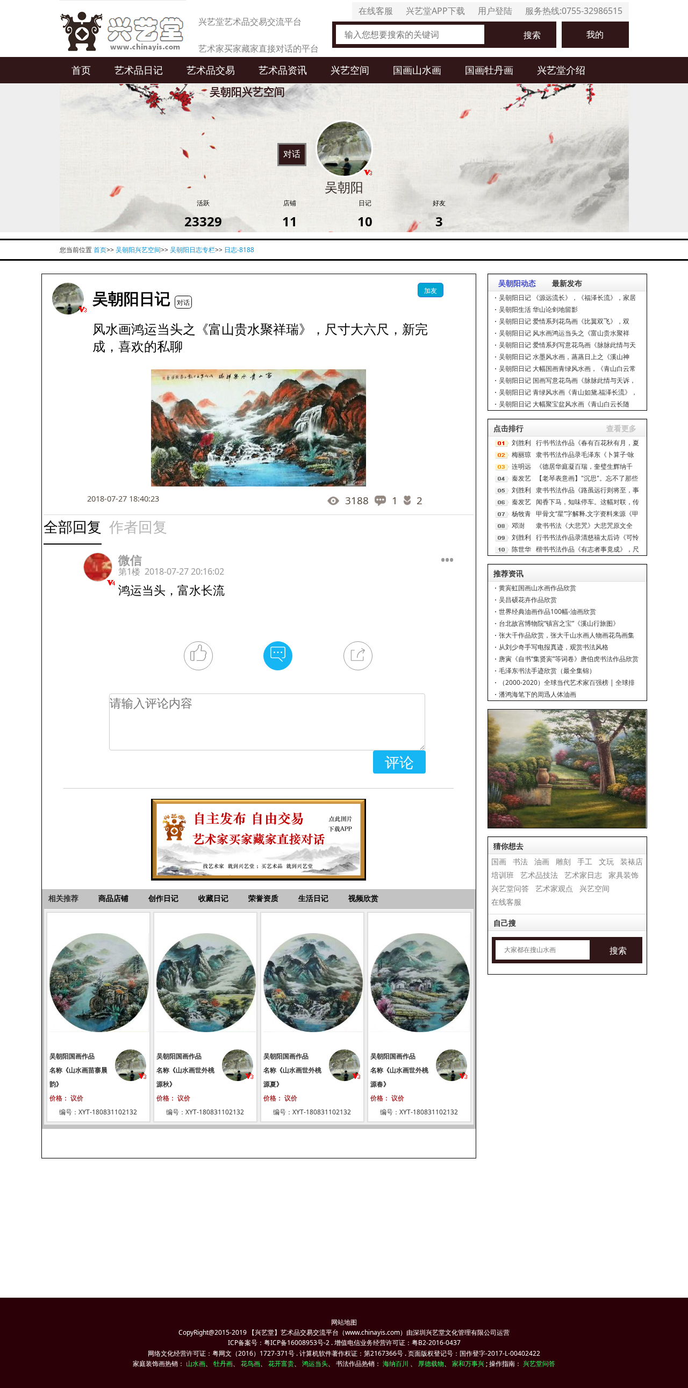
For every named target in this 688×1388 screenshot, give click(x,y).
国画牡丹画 (489, 69)
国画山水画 (417, 69)
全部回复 (73, 526)
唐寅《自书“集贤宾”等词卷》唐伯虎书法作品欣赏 (569, 658)
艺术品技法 (539, 875)
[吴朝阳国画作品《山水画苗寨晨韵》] (98, 982)
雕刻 (563, 861)
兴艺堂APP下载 (435, 11)
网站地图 (344, 1322)
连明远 (521, 466)
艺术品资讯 (283, 69)
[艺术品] (123, 28)
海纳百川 (395, 1363)
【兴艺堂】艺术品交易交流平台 (293, 1332)
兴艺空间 (350, 69)
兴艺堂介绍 (561, 69)
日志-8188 (239, 249)
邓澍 (518, 525)
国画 (498, 861)
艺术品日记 (138, 69)
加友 (430, 290)
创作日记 (163, 898)
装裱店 (631, 861)
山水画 (195, 1363)
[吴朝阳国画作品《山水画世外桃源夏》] (312, 982)
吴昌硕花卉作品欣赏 (528, 599)
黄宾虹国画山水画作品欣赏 (537, 587)
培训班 (502, 875)
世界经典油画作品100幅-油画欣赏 (547, 611)
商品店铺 (113, 898)
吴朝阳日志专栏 (192, 249)
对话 (291, 154)
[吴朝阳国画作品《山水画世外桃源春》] (419, 982)
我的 (595, 34)
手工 (584, 861)
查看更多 (621, 428)
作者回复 (138, 526)
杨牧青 (521, 513)
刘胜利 (521, 442)
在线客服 (376, 11)
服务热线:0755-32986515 (573, 11)
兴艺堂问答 (510, 888)
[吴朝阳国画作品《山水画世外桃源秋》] (205, 982)
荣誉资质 (263, 898)
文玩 (606, 861)
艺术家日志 (583, 875)
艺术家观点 (554, 888)
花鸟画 (250, 1363)
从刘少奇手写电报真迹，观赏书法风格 (553, 647)
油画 (541, 861)
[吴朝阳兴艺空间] (68, 298)
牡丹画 (223, 1363)
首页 (81, 69)
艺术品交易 (211, 69)
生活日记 (313, 898)
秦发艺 (521, 478)
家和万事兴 (468, 1363)
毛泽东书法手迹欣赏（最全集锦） (547, 670)
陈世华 (521, 549)
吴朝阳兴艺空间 (138, 249)
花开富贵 (281, 1363)
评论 (399, 762)
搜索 (532, 35)
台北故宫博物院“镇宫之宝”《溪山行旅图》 (559, 623)
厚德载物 (431, 1363)
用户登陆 (495, 11)
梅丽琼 (521, 454)
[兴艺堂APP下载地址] (258, 834)
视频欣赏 (363, 898)
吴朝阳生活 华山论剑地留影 (538, 309)
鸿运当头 (315, 1363)
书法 (520, 861)
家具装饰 (623, 875)
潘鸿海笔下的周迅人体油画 (537, 694)
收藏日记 (213, 898)
